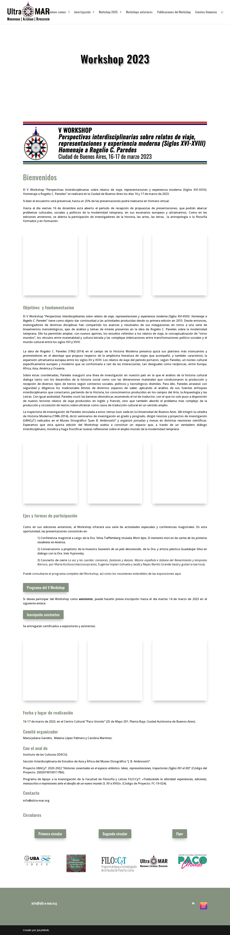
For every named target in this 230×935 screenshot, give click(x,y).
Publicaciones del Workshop (174, 12)
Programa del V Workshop (46, 587)
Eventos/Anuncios (206, 12)
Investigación (82, 12)
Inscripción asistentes (43, 614)
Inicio (40, 12)
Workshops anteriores (139, 12)
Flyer (179, 833)
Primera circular (50, 833)
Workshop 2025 (108, 12)
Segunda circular (115, 833)
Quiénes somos (57, 12)
